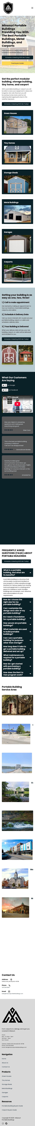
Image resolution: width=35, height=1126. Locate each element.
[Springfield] (17, 852)
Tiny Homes (6, 1080)
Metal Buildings (7, 1088)
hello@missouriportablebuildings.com (12, 993)
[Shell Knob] (17, 766)
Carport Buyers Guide (9, 1110)
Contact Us (6, 1067)
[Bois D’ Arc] (17, 708)
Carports (5, 1097)
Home (4, 1059)
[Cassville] (17, 824)
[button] (17, 572)
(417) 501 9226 (6, 987)
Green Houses (6, 1076)
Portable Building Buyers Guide (12, 1106)
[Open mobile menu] (32, 8)
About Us (5, 1063)
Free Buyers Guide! (17, 63)
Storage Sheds (7, 1084)
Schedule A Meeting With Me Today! (17, 57)
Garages (5, 1093)
